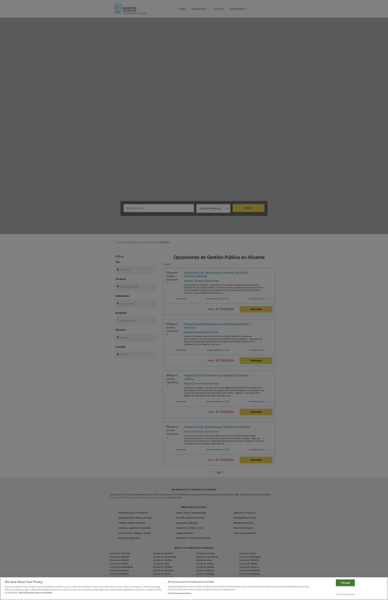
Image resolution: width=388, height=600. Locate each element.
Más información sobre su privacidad (35, 592)
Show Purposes (345, 594)
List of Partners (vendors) (179, 593)
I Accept (345, 582)
